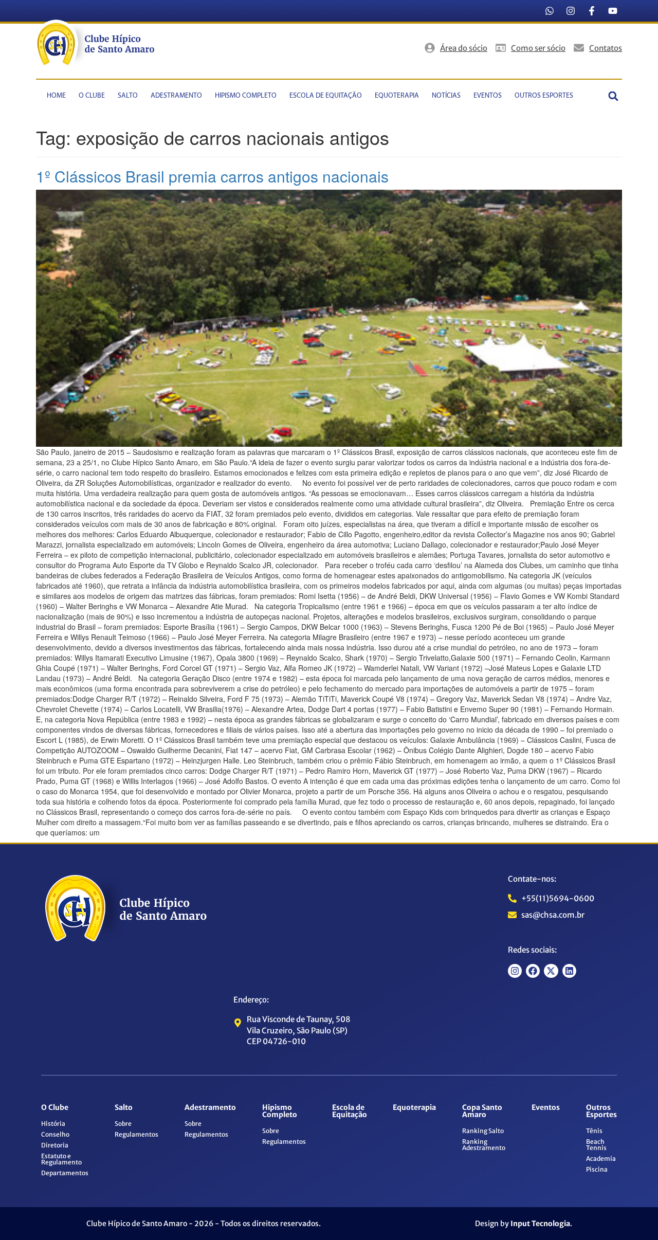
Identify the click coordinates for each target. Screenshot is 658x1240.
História (53, 1123)
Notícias (446, 96)
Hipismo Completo (246, 96)
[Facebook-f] (591, 11)
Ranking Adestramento (483, 1145)
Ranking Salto (483, 1131)
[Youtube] (613, 11)
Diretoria (54, 1145)
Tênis (594, 1131)
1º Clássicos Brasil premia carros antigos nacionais (212, 176)
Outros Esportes (544, 96)
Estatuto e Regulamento (61, 1159)
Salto (128, 96)
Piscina (597, 1169)
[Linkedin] (569, 971)
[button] (614, 96)
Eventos (487, 96)
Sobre (123, 1123)
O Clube (92, 96)
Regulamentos (136, 1134)
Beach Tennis (596, 1145)
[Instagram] (570, 11)
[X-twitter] (551, 971)
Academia (601, 1158)
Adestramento (176, 96)
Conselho (55, 1134)
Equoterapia (397, 96)
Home (56, 96)
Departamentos (64, 1173)
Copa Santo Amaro (482, 1111)
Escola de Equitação (325, 96)
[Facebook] (533, 971)
